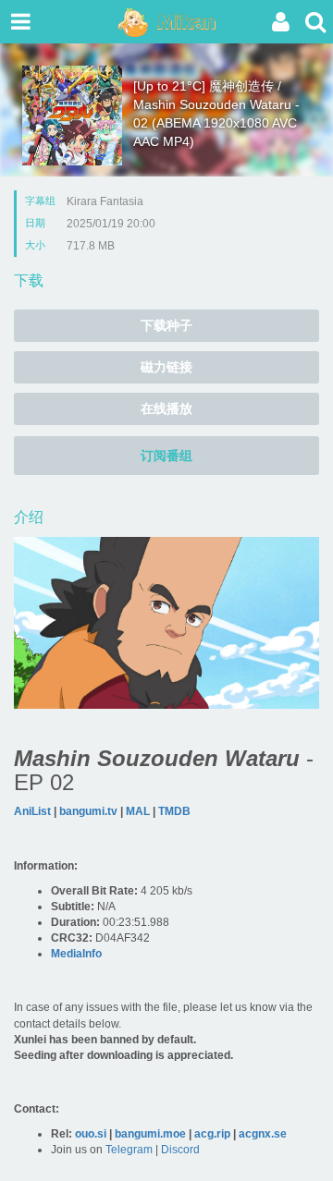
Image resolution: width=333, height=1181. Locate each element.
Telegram (129, 1149)
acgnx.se (263, 1133)
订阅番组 (166, 455)
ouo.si (90, 1133)
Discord (180, 1149)
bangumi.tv (88, 811)
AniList (32, 811)
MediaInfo (76, 953)
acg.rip (212, 1133)
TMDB (174, 811)
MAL (138, 811)
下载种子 (166, 325)
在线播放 (166, 408)
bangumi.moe (150, 1133)
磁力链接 (166, 366)
